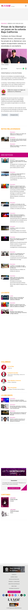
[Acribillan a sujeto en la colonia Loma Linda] (5, 230)
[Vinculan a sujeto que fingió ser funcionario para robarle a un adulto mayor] (5, 164)
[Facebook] (3, 595)
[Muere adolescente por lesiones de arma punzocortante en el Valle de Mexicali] (5, 412)
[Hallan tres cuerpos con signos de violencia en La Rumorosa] (5, 133)
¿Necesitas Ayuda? (14, 591)
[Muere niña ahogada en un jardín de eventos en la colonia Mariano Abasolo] (5, 243)
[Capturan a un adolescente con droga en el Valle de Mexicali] (5, 256)
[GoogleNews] (15, 595)
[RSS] (18, 595)
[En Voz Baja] (4, 367)
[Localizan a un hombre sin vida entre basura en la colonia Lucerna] (5, 206)
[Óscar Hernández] (4, 388)
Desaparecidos (14, 114)
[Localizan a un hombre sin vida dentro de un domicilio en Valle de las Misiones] (5, 269)
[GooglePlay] (24, 595)
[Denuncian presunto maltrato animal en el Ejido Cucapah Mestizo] (5, 400)
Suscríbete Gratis (14, 488)
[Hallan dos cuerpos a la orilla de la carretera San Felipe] (5, 145)
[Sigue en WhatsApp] (23, 68)
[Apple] (21, 595)
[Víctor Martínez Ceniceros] (4, 381)
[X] (6, 595)
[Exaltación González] (4, 374)
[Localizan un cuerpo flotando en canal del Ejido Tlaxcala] (5, 177)
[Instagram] (12, 595)
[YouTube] (9, 595)
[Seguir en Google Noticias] (26, 68)
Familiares (4, 114)
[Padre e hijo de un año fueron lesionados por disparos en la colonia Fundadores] (5, 281)
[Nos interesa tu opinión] (14, 569)
